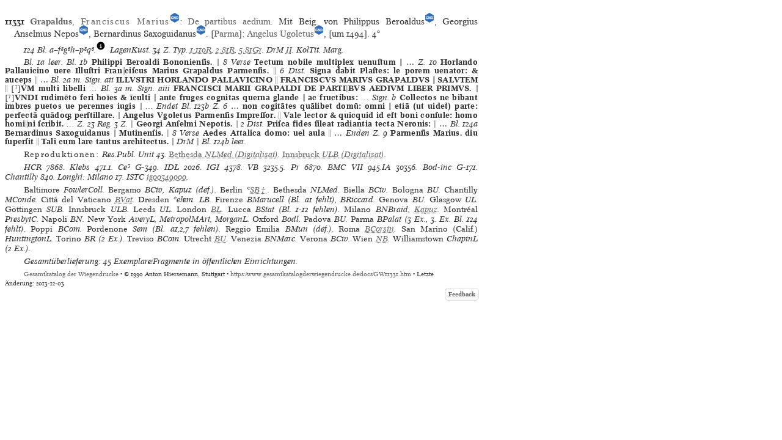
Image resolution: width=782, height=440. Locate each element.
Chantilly (21, 177)
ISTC (135, 177)
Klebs (80, 167)
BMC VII (344, 167)
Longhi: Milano (85, 177)
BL (216, 209)
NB (382, 238)
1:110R (200, 50)
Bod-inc (437, 167)
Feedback (461, 294)
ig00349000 (166, 177)
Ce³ (124, 167)
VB (252, 167)
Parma (226, 33)
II (289, 50)
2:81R (225, 50)
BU (220, 238)
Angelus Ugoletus (280, 33)
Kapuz (425, 209)
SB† (258, 190)
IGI (212, 167)
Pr (295, 167)
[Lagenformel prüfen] (101, 50)
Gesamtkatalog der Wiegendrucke (71, 274)
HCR (33, 167)
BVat (124, 199)
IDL (171, 167)
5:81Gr (250, 50)
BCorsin (379, 229)
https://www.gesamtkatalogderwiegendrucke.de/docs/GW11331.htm (320, 274)
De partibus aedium (229, 21)
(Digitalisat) (223, 154)
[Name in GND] (175, 21)
